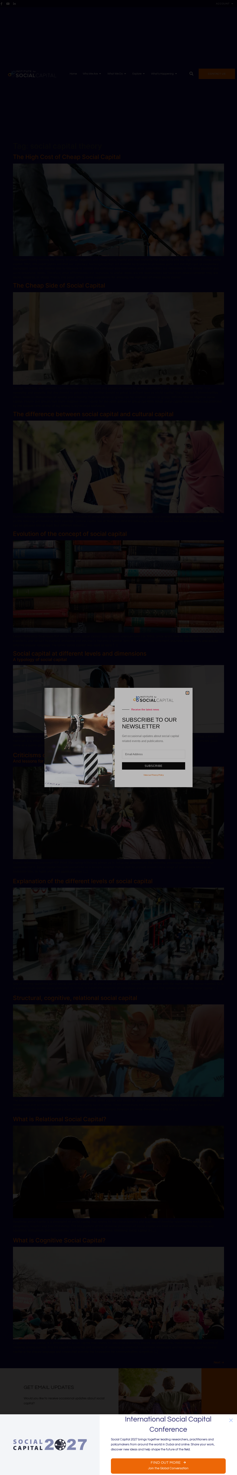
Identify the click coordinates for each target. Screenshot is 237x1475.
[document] (118, 737)
